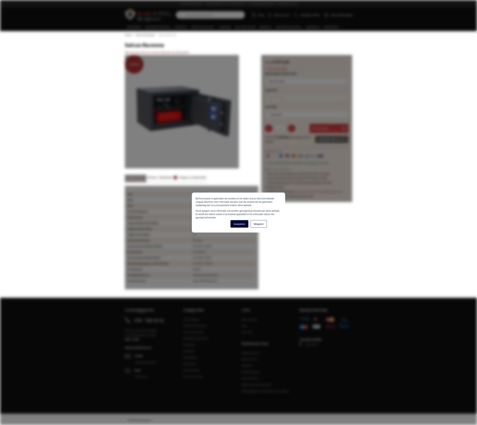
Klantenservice (250, 353)
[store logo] (149, 14)
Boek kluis (189, 364)
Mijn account (282, 15)
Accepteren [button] (239, 223)
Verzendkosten (250, 372)
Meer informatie (135, 177)
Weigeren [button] (259, 223)
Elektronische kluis (195, 326)
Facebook (311, 344)
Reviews (152, 177)
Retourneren (249, 359)
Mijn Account (249, 319)
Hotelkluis (189, 345)
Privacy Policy (249, 378)
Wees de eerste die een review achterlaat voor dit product (157, 52)
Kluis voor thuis (193, 376)
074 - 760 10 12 (149, 320)
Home (128, 35)
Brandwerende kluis (195, 338)
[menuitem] (134, 27)
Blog (261, 15)
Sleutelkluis (190, 357)
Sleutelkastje (191, 319)
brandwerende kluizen (310, 191)
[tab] (135, 178)
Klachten (246, 365)
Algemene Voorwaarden (256, 384)
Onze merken (191, 370)
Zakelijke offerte (329, 139)
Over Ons (247, 332)
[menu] (240, 27)
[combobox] (210, 15)
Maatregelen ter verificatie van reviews (265, 391)
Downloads (167, 177)
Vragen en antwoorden (192, 177)
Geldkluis (189, 351)
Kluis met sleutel (145, 35)
